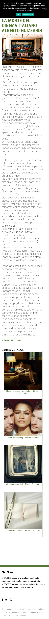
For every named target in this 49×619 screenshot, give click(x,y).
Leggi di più (28, 14)
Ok (18, 14)
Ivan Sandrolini (22, 615)
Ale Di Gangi (38, 612)
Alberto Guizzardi (12, 340)
